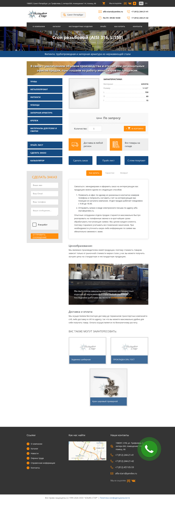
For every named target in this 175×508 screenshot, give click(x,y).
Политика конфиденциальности (115, 498)
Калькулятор (37, 160)
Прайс (103, 26)
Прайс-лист (108, 160)
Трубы (33, 81)
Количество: (80, 128)
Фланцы (35, 105)
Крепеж (34, 120)
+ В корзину (135, 129)
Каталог (57, 26)
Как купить (119, 26)
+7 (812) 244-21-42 (139, 18)
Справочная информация (43, 463)
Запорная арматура (41, 112)
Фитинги (35, 97)
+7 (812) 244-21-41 (139, 11)
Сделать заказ (38, 152)
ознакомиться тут (121, 297)
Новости (35, 453)
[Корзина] (103, 3)
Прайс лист (36, 145)
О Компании (39, 26)
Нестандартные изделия (81, 26)
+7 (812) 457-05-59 (124, 467)
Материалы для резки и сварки (43, 129)
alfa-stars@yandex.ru (113, 11)
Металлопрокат (39, 89)
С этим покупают (136, 160)
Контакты (137, 26)
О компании (36, 444)
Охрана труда (37, 458)
